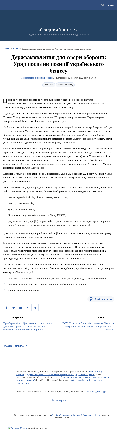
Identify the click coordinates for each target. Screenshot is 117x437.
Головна (6, 49)
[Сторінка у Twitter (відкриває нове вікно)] (58, 407)
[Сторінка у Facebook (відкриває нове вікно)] (53, 407)
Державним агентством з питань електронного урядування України (60, 374)
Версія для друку (103, 299)
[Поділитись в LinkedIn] (20, 307)
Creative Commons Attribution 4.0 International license (76, 415)
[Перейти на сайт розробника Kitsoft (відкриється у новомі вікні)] (17, 428)
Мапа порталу (14, 345)
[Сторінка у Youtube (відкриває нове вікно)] (63, 407)
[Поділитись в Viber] (35, 307)
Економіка (48, 85)
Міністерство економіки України (37, 78)
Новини (16, 49)
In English (61, 400)
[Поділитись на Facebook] (6, 307)
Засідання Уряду (65, 85)
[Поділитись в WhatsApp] (27, 307)
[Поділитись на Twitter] (13, 307)
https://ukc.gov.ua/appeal (96, 391)
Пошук (110, 5)
